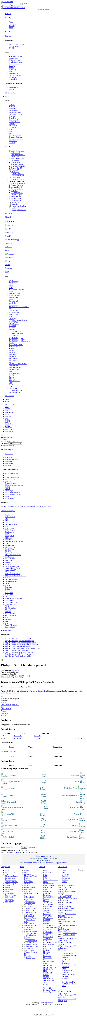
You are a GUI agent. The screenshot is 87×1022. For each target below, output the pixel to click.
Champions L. (10, 405)
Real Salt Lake (16, 196)
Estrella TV (13, 350)
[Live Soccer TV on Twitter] (67, 944)
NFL (68, 984)
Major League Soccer (16, 44)
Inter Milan (13, 125)
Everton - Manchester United (64, 930)
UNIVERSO (13, 322)
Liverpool (12, 108)
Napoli (11, 129)
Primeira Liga (13, 73)
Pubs (64, 969)
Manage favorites (8, 445)
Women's (8, 401)
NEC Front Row (15, 373)
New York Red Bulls (18, 166)
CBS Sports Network (16, 290)
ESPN (11, 286)
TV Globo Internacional (13, 555)
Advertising (66, 959)
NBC (11, 288)
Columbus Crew (31, 925)
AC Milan (12, 127)
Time (13, 441)
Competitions (5, 469)
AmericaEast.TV (15, 335)
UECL (7, 410)
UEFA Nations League (12, 494)
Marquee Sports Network (13, 598)
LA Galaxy (15, 204)
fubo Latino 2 (13, 360)
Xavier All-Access (15, 390)
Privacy (64, 961)
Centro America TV (16, 347)
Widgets (65, 957)
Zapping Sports (14, 392)
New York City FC (17, 164)
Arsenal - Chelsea (69, 935)
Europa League (14, 58)
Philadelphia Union (18, 176)
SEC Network (14, 379)
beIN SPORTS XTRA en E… (19, 341)
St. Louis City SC (17, 193)
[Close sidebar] (2, 660)
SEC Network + (14, 381)
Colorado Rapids (16, 194)
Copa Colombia (6, 705)
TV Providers (62, 867)
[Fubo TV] (5, 506)
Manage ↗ (9, 449)
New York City (30, 908)
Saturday (12, 26)
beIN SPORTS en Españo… (19, 307)
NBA (64, 984)
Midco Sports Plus (15, 367)
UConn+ (12, 385)
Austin (28, 956)
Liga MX (12, 89)
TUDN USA (13, 310)
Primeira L (8, 428)
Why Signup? (33, 847)
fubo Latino (13, 358)
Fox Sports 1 (13, 297)
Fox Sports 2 (13, 301)
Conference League (15, 62)
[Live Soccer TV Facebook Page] (67, 940)
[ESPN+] (47, 506)
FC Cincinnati (15, 162)
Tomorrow (12, 24)
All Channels (9, 396)
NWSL (11, 48)
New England (30, 903)
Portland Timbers (16, 198)
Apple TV (12, 303)
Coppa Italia (13, 79)
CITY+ (11, 348)
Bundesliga (13, 69)
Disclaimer (66, 963)
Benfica (12, 131)
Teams (7, 96)
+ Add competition (11, 473)
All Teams (8, 213)
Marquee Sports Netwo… (48, 962)
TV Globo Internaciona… (18, 320)
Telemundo (13, 318)
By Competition (15, 698)
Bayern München (15, 135)
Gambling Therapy (46, 1003)
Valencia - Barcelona (70, 933)
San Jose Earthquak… (18, 189)
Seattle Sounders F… (19, 206)
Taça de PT (9, 429)
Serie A (11, 68)
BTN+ (11, 343)
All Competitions (11, 93)
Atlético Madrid (14, 122)
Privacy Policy (14, 852)
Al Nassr (12, 143)
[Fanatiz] (40, 506)
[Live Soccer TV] (7, 2)
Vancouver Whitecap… (18, 183)
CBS (11, 284)
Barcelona (12, 118)
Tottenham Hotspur (15, 114)
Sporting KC (30, 958)
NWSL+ (12, 375)
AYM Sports (13, 337)
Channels (8, 217)
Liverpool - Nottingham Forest (65, 896)
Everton (12, 116)
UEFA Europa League (12, 492)
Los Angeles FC (16, 187)
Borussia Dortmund (15, 137)
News (7, 399)
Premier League (14, 64)
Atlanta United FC (18, 174)
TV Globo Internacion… (48, 913)
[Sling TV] (13, 506)
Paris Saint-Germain (16, 139)
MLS (7, 414)
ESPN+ (12, 299)
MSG (11, 371)
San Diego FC (16, 202)
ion (10, 362)
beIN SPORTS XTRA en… (48, 938)
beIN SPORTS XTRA (17, 339)
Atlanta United (31, 918)
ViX (10, 386)
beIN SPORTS (14, 282)
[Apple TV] (22, 506)
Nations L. (8, 409)
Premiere (12, 377)
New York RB (30, 910)
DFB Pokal (13, 77)
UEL (6, 407)
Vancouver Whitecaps (28, 928)
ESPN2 (11, 291)
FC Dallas (14, 191)
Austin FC (15, 208)
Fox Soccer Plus (14, 293)
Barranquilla (16, 670)
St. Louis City (30, 939)
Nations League (14, 60)
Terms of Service (28, 852)
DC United (15, 172)
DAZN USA (13, 314)
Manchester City (14, 110)
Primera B (15, 705)
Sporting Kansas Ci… (19, 210)
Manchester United (15, 112)
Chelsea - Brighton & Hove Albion (67, 899)
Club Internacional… (18, 155)
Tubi (10, 383)
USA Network (14, 312)
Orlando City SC (16, 168)
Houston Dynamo (17, 185)
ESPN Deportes (14, 295)
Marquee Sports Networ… (18, 364)
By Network (5, 698)
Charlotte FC (15, 160)
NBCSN (12, 316)
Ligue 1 (12, 71)
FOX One (12, 356)
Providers (65, 967)
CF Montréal (16, 177)
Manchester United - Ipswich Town (66, 907)
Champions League (15, 56)
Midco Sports (13, 366)
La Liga (12, 66)
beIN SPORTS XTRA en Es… (15, 576)
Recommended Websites (67, 971)
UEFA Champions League (14, 485)
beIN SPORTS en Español (14, 541)
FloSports (12, 354)
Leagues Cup (13, 87)
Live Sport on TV (68, 982)
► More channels (7, 630)
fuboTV (12, 309)
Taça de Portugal (15, 75)
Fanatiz (11, 280)
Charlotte (28, 905)
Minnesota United (32, 946)
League (5, 441)
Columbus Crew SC (18, 179)
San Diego (29, 948)
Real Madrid (13, 120)
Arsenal (12, 105)
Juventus (12, 124)
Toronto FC (15, 170)
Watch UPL (13, 388)
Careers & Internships (69, 965)
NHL (73, 984)
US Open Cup (14, 46)
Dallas (27, 937)
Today (11, 22)
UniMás (12, 328)
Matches (8, 14)
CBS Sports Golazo (16, 345)
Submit (24, 847)
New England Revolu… (19, 158)
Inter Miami (29, 899)
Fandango (12, 352)
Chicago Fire (15, 157)
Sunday (11, 28)
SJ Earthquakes (30, 935)
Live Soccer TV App (69, 955)
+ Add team (9, 454)
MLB (64, 986)
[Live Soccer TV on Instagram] (67, 948)
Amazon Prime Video (16, 333)
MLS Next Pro (14, 369)
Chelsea (12, 107)
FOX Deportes (14, 324)
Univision (12, 326)
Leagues (8, 36)
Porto (11, 133)
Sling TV (65, 870)
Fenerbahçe (13, 141)
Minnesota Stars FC (18, 200)
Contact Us (66, 978)
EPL (6, 418)
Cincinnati (28, 906)
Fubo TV (65, 872)
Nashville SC (15, 153)
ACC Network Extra (16, 331)
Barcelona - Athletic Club (65, 888)
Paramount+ (13, 305)
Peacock (12, 329)
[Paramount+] (31, 506)
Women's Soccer (68, 953)
